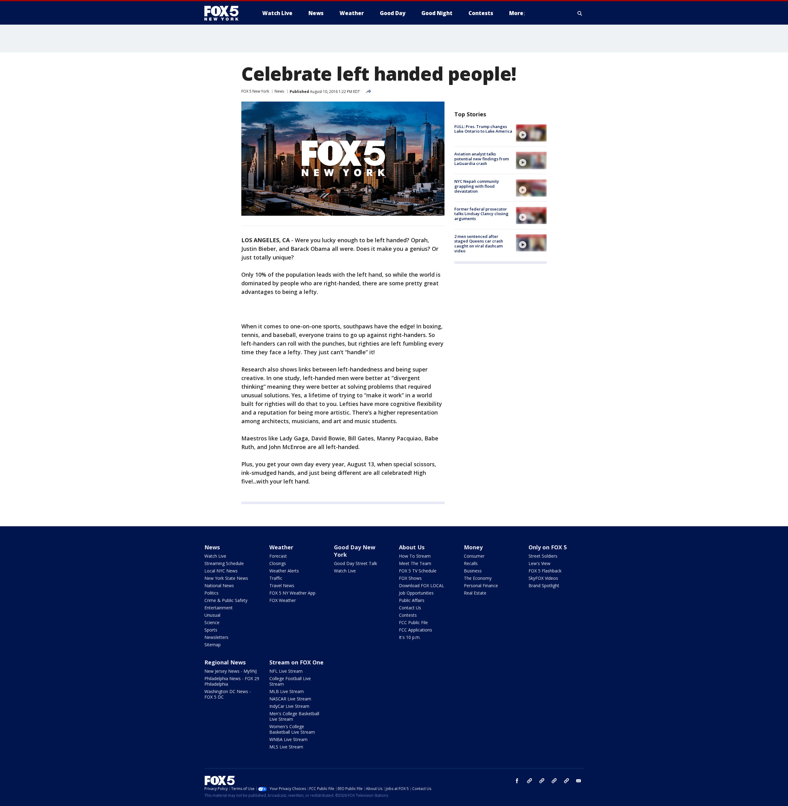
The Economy (478, 578)
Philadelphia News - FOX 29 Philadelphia (231, 681)
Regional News (225, 662)
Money (473, 547)
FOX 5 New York (255, 91)
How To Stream (415, 556)
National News (219, 585)
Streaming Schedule (224, 563)
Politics (211, 593)
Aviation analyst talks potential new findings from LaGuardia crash (481, 158)
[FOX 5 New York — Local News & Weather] (224, 13)
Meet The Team (415, 563)
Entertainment (218, 608)
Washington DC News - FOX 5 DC (227, 694)
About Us (411, 547)
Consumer (474, 556)
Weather (281, 547)
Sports (210, 630)
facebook (517, 781)
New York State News (226, 578)
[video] (531, 133)
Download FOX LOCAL (421, 585)
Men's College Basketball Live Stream (294, 716)
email (579, 781)
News (279, 91)
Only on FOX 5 (548, 547)
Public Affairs (411, 600)
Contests (408, 615)
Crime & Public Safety (225, 600)
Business (473, 571)
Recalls (471, 563)
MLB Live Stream (286, 691)
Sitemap (212, 645)
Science (211, 622)
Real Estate (475, 593)
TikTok (542, 781)
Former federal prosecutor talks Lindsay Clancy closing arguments (481, 213)
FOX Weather (282, 600)
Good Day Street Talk (355, 563)
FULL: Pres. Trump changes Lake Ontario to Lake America (483, 129)
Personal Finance (481, 585)
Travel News (281, 585)
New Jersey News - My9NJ (230, 671)
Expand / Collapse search (580, 13)
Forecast (278, 556)
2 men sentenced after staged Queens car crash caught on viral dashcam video (478, 244)
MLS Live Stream (286, 747)
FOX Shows (410, 578)
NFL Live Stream (286, 671)
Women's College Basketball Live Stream (292, 729)
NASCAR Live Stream (290, 699)
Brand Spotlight (544, 585)
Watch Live (215, 556)
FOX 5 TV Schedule (417, 571)
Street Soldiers (543, 556)
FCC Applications (415, 630)
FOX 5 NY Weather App (292, 593)
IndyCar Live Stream (289, 706)
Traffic (275, 578)
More (516, 13)
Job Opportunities (416, 593)
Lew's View (539, 563)
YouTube (554, 781)
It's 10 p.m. (409, 637)
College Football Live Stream (290, 681)
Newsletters (216, 637)
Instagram (529, 781)
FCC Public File (413, 622)
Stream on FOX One (296, 662)
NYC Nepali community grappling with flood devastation (476, 186)
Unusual (212, 615)
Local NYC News (221, 571)
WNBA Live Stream (288, 739)
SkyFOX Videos (543, 578)
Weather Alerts (284, 571)
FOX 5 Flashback (545, 571)
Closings (277, 563)
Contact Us (410, 608)
